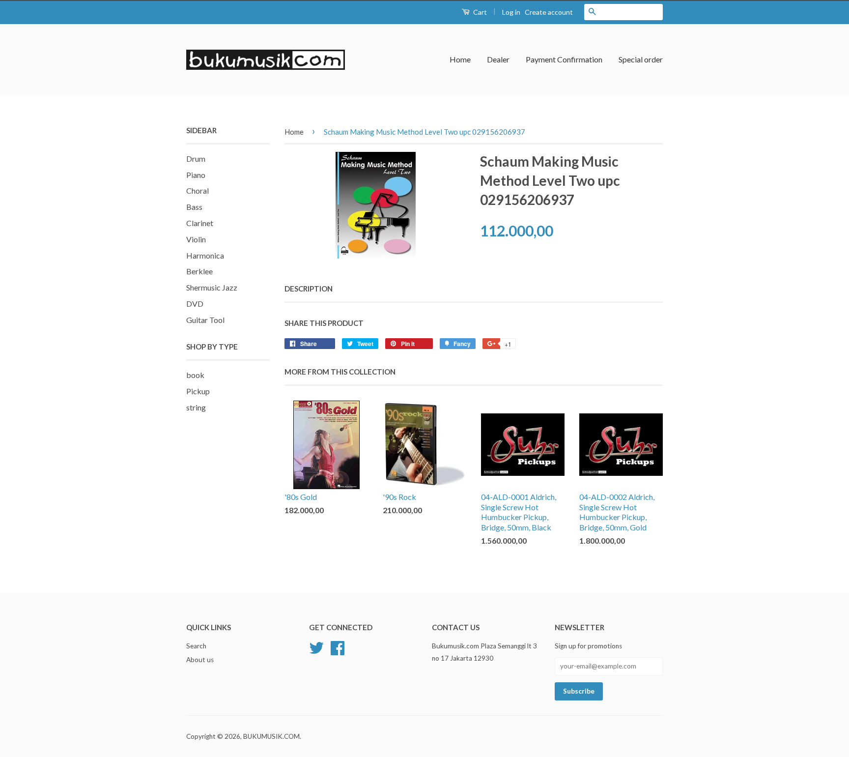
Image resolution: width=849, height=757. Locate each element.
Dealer (498, 59)
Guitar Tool (205, 319)
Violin (196, 239)
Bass (194, 206)
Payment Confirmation (564, 59)
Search (196, 646)
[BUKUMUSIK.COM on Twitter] (316, 647)
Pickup (198, 391)
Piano (195, 174)
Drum (195, 158)
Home (460, 59)
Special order (641, 59)
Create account (549, 12)
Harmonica (205, 255)
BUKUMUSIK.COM (271, 736)
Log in (511, 12)
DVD (194, 303)
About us (200, 660)
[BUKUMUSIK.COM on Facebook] (337, 647)
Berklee (199, 271)
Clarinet (199, 223)
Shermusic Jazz (211, 287)
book (195, 374)
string (196, 407)
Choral (197, 190)
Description (308, 288)
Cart (479, 12)
